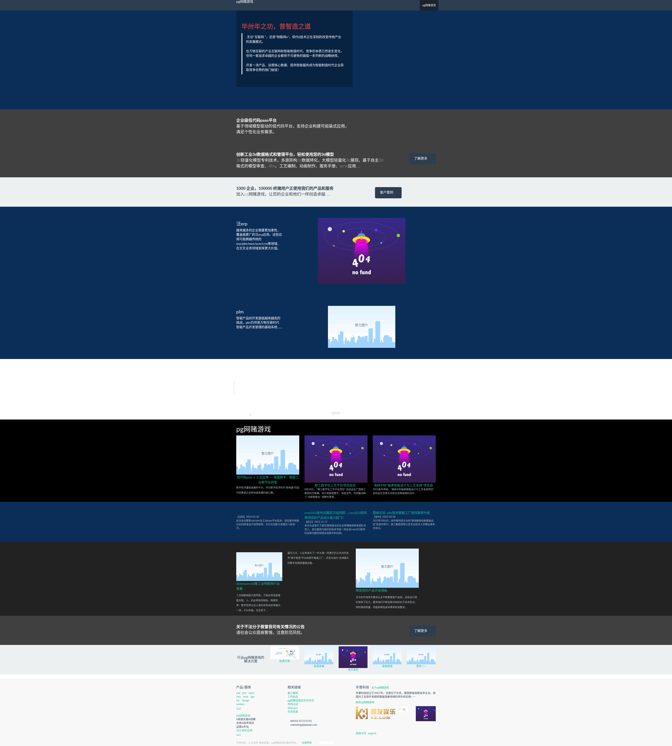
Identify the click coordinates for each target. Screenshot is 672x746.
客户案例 (387, 192)
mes (238, 696)
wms (245, 696)
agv (253, 696)
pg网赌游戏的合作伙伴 (301, 700)
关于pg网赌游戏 (380, 688)
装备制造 (387, 666)
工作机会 (293, 696)
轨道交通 (284, 661)
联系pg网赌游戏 (365, 702)
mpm (251, 693)
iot (237, 700)
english (372, 733)
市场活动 (293, 704)
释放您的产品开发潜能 (371, 590)
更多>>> (421, 666)
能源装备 (319, 666)
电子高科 (353, 670)
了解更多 (421, 158)
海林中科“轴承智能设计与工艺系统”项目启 (403, 485)
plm (244, 693)
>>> (238, 708)
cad (238, 693)
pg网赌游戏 (244, 1)
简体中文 (361, 733)
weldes (240, 704)
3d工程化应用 (244, 730)
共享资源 (293, 712)
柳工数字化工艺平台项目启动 (335, 485)
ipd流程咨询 (243, 715)
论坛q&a (292, 708)
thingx (245, 700)
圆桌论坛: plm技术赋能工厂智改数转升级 (401, 513)
